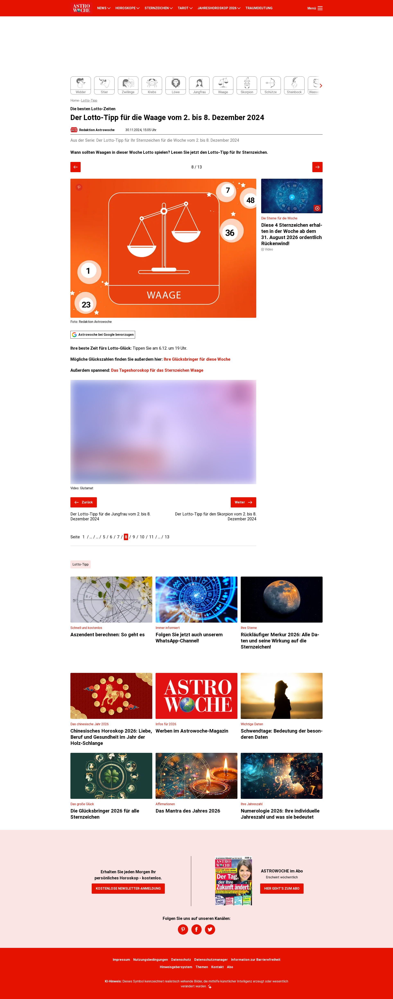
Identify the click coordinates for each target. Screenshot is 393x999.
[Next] (319, 85)
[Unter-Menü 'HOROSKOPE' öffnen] (138, 8)
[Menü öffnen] (320, 8)
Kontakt (217, 967)
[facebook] (196, 929)
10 (142, 536)
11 (151, 536)
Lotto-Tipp (89, 100)
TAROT (183, 8)
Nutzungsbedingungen (150, 960)
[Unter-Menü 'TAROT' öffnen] (191, 8)
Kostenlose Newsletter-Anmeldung (128, 888)
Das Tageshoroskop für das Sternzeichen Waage (157, 370)
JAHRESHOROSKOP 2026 (217, 8)
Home (74, 100)
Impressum (121, 960)
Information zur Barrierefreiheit (255, 960)
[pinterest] (183, 929)
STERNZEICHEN (157, 8)
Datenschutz (181, 960)
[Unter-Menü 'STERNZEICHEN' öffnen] (171, 8)
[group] (194, 85)
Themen (201, 967)
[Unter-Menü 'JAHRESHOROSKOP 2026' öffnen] (239, 8)
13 (167, 536)
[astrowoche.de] (81, 8)
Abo (230, 967)
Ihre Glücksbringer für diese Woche (197, 359)
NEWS (101, 8)
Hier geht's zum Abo (281, 888)
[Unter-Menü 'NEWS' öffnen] (109, 8)
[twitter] (210, 929)
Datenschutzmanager (211, 960)
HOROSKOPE (125, 8)
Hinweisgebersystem (176, 967)
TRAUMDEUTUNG (258, 8)
